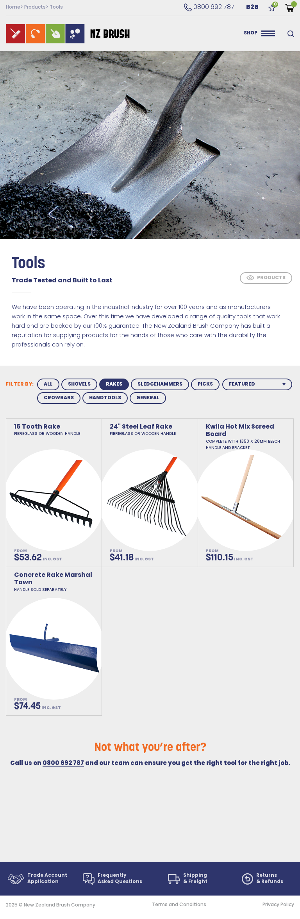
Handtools (105, 398)
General (147, 398)
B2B (252, 7)
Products (35, 7)
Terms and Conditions (179, 905)
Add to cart (155, 556)
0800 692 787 (209, 7)
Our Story (211, 33)
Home (13, 7)
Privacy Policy (278, 905)
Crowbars (59, 398)
